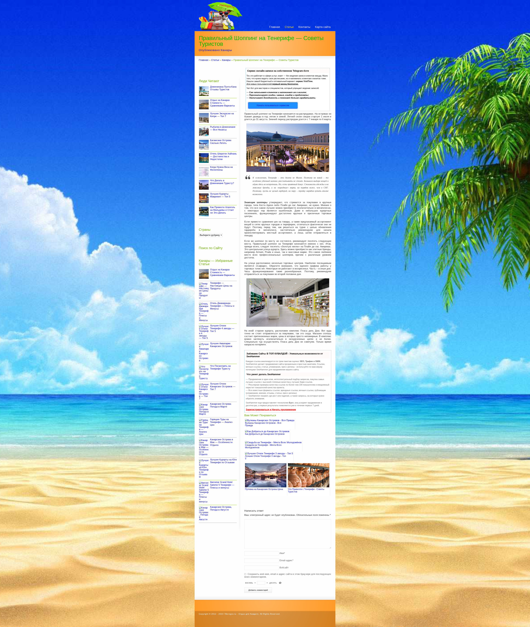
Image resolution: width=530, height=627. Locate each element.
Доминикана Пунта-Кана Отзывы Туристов (223, 88)
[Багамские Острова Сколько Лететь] (204, 145)
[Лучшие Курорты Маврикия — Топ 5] (204, 198)
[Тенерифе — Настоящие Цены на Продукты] (204, 290)
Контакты (304, 26)
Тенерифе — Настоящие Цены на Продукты (221, 286)
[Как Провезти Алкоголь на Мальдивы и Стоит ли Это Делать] (204, 211)
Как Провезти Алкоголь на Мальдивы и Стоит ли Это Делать (222, 210)
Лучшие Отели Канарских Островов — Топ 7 (222, 386)
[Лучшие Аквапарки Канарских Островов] (204, 352)
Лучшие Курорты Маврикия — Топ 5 (220, 195)
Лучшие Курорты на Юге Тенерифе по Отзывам (223, 461)
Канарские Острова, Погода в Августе (221, 508)
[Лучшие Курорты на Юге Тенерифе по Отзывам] (204, 468)
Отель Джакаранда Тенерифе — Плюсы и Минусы (222, 306)
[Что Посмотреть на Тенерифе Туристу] (204, 372)
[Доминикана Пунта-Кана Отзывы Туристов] (204, 91)
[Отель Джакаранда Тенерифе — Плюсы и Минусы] (204, 312)
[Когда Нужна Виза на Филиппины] (204, 171)
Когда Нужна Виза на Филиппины (221, 168)
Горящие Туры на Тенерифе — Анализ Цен (221, 422)
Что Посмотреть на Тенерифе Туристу (220, 367)
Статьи (289, 26)
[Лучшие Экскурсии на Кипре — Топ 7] (204, 118)
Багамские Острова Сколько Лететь (220, 141)
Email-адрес (286, 560)
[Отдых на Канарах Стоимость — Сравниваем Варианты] (204, 104)
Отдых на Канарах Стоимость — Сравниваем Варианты (222, 103)
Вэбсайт (284, 567)
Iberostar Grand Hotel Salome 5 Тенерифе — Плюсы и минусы (222, 485)
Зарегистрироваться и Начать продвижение (271, 409)
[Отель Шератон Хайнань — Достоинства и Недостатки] (204, 158)
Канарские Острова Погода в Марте (220, 405)
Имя (282, 553)
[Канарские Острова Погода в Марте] (204, 409)
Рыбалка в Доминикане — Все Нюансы (222, 128)
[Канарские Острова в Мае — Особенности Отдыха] (204, 447)
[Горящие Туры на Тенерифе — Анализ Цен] (204, 427)
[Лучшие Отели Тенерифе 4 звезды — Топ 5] (204, 332)
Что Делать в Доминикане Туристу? (222, 182)
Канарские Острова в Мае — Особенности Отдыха (221, 442)
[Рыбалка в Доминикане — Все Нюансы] (204, 131)
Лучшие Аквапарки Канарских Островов (221, 345)
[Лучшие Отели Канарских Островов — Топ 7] (204, 391)
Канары (226, 50)
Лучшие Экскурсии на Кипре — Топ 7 (222, 115)
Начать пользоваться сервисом (273, 105)
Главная (274, 26)
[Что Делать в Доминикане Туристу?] (204, 185)
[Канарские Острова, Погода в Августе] (204, 513)
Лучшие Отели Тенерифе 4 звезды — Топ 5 (222, 328)
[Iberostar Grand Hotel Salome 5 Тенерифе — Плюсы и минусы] (204, 492)
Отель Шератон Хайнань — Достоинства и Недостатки (223, 156)
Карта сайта (323, 26)
